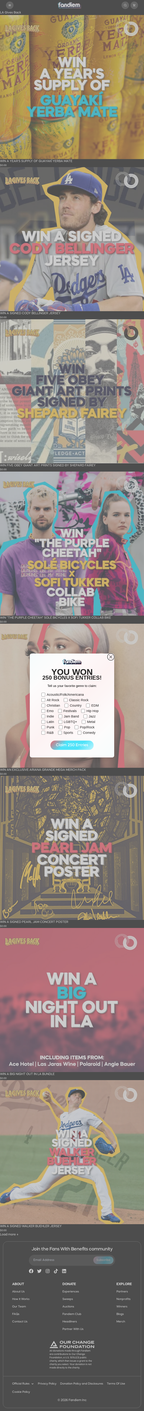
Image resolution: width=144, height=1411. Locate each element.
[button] (72, 745)
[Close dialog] (110, 657)
